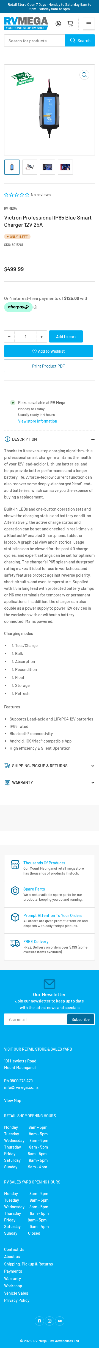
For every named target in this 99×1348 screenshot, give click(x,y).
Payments (13, 1270)
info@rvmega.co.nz (21, 1087)
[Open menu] (89, 24)
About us (12, 1256)
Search (84, 40)
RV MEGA (10, 208)
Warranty (12, 1278)
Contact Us (14, 1249)
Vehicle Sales (16, 1293)
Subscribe (81, 1019)
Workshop (13, 1285)
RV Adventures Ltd (64, 1341)
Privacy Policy (16, 1300)
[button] (17, 194)
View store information (37, 421)
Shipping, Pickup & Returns (28, 1263)
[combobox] (49, 40)
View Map (12, 1100)
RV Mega (40, 1341)
